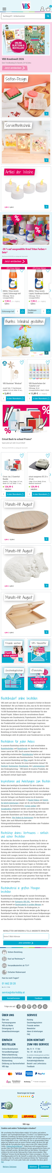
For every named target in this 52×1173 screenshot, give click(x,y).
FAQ (28, 1034)
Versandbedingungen (10, 1052)
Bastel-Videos (33, 800)
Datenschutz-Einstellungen (12, 1058)
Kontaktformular (13, 998)
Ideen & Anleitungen (35, 1031)
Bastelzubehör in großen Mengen (28, 904)
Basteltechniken (7, 748)
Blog (26, 760)
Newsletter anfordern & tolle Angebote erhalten (26, 931)
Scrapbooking (6, 809)
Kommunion (13, 766)
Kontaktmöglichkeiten (35, 1060)
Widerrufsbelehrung (9, 1055)
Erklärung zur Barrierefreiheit (13, 1063)
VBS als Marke (7, 1025)
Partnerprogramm (9, 1022)
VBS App (5, 1066)
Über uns (5, 1020)
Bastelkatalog (27, 754)
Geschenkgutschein (34, 1022)
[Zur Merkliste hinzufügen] (22, 270)
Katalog (30, 1020)
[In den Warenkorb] (22, 311)
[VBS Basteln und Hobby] (26, 6)
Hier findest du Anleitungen (22, 817)
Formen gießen (30, 806)
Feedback (38, 998)
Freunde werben (33, 1025)
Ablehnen (33, 1167)
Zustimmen (45, 1167)
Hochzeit (4, 766)
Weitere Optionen (9, 1167)
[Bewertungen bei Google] (26, 1095)
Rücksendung (7, 1060)
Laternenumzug (39, 766)
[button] (3, 290)
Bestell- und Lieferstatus (36, 1063)
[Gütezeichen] (7, 1105)
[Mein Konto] (42, 9)
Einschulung (23, 766)
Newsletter (31, 1028)
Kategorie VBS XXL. (22, 901)
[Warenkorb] (48, 9)
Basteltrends (22, 748)
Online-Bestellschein (10, 1049)
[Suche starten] (48, 16)
